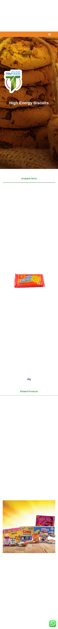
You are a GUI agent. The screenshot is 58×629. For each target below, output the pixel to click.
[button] (1, 527)
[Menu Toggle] (49, 34)
